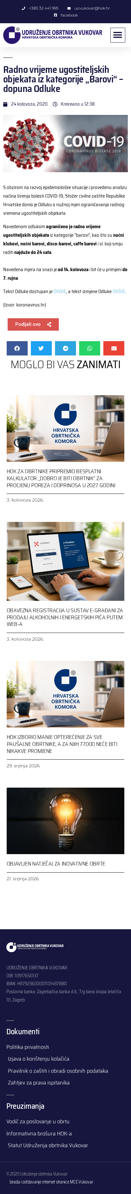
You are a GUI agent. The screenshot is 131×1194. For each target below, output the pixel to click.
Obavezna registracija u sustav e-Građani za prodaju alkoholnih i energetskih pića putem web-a (65, 617)
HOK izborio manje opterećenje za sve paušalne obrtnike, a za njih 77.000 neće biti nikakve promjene (62, 744)
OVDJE (59, 291)
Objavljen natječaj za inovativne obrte (56, 863)
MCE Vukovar (81, 1181)
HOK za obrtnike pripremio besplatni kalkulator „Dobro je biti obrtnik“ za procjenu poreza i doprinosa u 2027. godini (61, 478)
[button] (117, 35)
